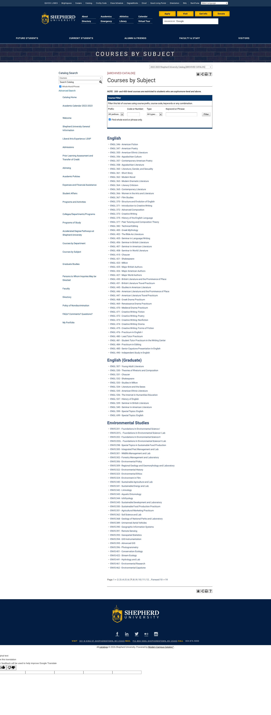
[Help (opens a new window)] (210, 74)
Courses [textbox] (63, 78)
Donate (221, 13)
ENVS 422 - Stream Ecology (123, 555)
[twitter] (136, 634)
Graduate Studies (71, 264)
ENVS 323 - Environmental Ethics (126, 473)
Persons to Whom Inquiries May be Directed (79, 278)
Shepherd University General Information (76, 128)
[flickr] (146, 634)
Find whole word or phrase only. (127, 119)
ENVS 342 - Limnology (121, 490)
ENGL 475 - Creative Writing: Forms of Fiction (132, 328)
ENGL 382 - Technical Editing (124, 226)
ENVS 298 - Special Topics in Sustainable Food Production (138, 445)
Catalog (88, 3)
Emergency (106, 21)
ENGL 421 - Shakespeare (122, 258)
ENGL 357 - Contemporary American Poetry (131, 160)
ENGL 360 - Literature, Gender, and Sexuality (131, 169)
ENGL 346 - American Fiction (124, 144)
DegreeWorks (132, 3)
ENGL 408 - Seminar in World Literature (129, 250)
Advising (67, 168)
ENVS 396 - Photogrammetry (124, 547)
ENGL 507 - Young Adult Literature (127, 366)
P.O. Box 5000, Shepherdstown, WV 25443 (155, 641)
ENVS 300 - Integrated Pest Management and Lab (134, 449)
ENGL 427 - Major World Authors (126, 275)
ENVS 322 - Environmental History (126, 469)
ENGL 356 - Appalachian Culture (125, 156)
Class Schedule (116, 3)
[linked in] (127, 634)
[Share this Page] (202, 74)
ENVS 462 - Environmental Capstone (128, 567)
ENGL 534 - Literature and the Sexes (127, 386)
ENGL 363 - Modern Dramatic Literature (129, 181)
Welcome (67, 118)
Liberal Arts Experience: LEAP (77, 138)
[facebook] (117, 634)
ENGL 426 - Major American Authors (127, 271)
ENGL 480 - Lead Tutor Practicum (126, 336)
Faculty (66, 288)
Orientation (174, 3)
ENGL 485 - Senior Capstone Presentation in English (135, 348)
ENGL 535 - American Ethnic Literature (129, 391)
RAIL (185, 3)
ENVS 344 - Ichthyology (121, 498)
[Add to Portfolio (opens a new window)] (198, 74)
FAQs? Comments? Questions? (78, 314)
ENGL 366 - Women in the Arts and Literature (132, 193)
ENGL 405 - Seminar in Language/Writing (130, 238)
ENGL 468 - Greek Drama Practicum (127, 299)
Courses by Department (74, 243)
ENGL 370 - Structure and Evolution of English (132, 201)
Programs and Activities (74, 202)
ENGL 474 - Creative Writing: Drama (127, 324)
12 (147, 579)
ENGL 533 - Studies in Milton (124, 382)
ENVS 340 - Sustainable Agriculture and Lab (131, 482)
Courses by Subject (72, 252)
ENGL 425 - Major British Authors (126, 267)
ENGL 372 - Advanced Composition (127, 209)
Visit (185, 13)
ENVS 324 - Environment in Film (125, 478)
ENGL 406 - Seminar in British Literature (129, 242)
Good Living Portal (158, 3)
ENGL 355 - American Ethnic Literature (129, 152)
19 (166, 579)
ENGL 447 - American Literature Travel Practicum (134, 295)
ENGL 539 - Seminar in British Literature (129, 403)
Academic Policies (71, 176)
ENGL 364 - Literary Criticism (124, 185)
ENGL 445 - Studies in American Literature (130, 287)
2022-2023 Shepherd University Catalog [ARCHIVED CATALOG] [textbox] (177, 67)
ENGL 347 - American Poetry (124, 148)
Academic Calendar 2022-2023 (78, 105)
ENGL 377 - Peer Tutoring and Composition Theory (134, 222)
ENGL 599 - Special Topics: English (126, 411)
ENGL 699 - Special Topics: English (126, 415)
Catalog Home (70, 97)
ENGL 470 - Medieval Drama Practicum (129, 307)
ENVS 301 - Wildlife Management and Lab (130, 453)
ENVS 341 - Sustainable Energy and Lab (129, 486)
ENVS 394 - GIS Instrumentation (125, 539)
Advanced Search (67, 90)
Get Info (203, 13)
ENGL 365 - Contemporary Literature (128, 189)
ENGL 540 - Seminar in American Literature (131, 407)
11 (143, 579)
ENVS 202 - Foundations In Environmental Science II (135, 437)
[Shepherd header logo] (58, 19)
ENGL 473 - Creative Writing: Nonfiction (129, 320)
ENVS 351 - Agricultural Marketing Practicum (132, 510)
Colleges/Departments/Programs (79, 214)
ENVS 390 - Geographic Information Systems (132, 527)
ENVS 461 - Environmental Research (127, 563)
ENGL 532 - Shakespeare (122, 378)
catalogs (103, 647)
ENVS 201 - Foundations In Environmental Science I (135, 429)
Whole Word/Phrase (70, 86)
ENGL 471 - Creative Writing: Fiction (127, 312)
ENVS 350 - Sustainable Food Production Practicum (135, 506)
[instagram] (156, 634)
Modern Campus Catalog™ (161, 647)
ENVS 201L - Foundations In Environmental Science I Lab (137, 433)
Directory (86, 21)
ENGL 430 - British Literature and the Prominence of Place (138, 279)
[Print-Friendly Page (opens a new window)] (206, 74)
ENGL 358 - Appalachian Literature (127, 165)
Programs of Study (72, 222)
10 (139, 579)
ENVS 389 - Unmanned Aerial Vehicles (128, 522)
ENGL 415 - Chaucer (120, 254)
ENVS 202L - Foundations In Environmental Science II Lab (138, 441)
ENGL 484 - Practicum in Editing (125, 344)
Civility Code (101, 3)
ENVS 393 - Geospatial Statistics (126, 535)
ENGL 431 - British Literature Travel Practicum (132, 283)
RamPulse (195, 3)
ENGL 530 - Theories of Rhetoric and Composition (134, 370)
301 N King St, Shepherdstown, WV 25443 (102, 641)
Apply (167, 13)
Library (123, 21)
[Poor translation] (11, 667)
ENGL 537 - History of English (124, 399)
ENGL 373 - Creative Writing (123, 214)
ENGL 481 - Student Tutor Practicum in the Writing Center (138, 340)
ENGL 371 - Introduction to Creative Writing (131, 205)
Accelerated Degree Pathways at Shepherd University (78, 233)
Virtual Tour (144, 21)
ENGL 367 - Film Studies (121, 197)
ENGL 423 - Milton (119, 263)
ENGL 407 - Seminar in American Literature (131, 246)
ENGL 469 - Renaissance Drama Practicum (131, 303)
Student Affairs (70, 193)
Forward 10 (156, 579)
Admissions (68, 147)
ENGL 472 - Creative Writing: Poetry (127, 316)
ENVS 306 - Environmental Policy (126, 461)
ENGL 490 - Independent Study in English (130, 352)
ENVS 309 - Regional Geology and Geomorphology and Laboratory (142, 465)
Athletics (124, 16)
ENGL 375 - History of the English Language (131, 218)
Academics (106, 16)
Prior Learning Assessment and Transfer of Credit (78, 157)
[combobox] (180, 67)
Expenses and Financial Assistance (79, 185)
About (85, 16)
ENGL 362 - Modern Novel (122, 177)
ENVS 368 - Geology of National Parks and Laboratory (136, 518)
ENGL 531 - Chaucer (120, 374)
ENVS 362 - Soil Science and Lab (125, 514)
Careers (78, 3)
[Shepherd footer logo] (135, 616)
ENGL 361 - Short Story (121, 173)
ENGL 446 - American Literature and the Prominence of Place (139, 291)
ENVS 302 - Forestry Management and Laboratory (134, 457)
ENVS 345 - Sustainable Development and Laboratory (136, 502)
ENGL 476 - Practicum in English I (126, 332)
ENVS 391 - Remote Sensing (123, 531)
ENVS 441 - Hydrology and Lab (125, 559)
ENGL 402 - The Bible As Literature (126, 234)
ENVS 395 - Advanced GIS (122, 543)
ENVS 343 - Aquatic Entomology (125, 494)
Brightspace (66, 3)
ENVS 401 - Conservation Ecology (126, 551)
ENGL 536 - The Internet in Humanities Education (134, 395)
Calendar (142, 16)
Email (144, 3)
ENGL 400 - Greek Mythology (124, 230)
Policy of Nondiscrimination (76, 305)
